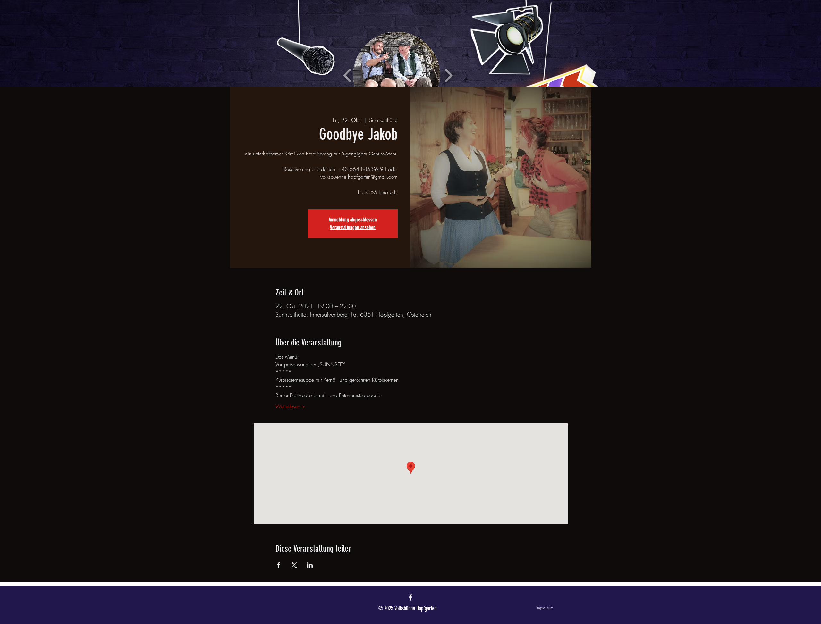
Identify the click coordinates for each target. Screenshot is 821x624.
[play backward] (347, 75)
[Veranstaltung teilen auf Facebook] (278, 565)
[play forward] (448, 75)
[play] (589, 5)
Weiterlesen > (290, 406)
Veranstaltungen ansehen (353, 227)
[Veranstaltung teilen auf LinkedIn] (310, 565)
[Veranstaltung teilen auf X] (294, 565)
